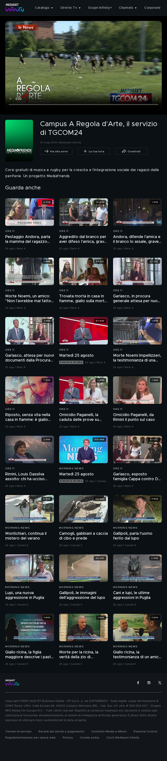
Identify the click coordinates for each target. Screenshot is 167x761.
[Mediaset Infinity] (15, 7)
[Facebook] (138, 683)
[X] (160, 683)
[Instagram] (149, 683)
